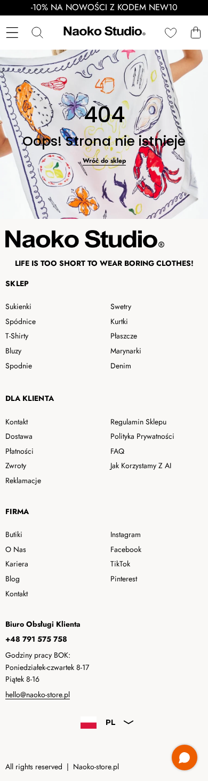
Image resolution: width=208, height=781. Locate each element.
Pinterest (123, 578)
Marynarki (125, 350)
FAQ (117, 451)
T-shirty (16, 335)
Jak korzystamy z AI (140, 465)
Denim (120, 365)
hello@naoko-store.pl (37, 694)
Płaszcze (123, 335)
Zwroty (15, 465)
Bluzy (13, 350)
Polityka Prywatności (142, 436)
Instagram (125, 534)
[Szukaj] (37, 33)
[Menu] (12, 33)
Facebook (125, 549)
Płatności (19, 451)
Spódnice (20, 321)
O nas (15, 549)
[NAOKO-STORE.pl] (103, 32)
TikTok (120, 563)
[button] (195, 33)
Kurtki (119, 321)
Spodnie (18, 365)
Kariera (16, 563)
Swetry (120, 306)
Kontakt (16, 421)
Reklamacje (23, 480)
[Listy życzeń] (170, 33)
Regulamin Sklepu (138, 421)
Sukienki (18, 306)
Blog (12, 578)
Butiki (13, 534)
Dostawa (19, 436)
